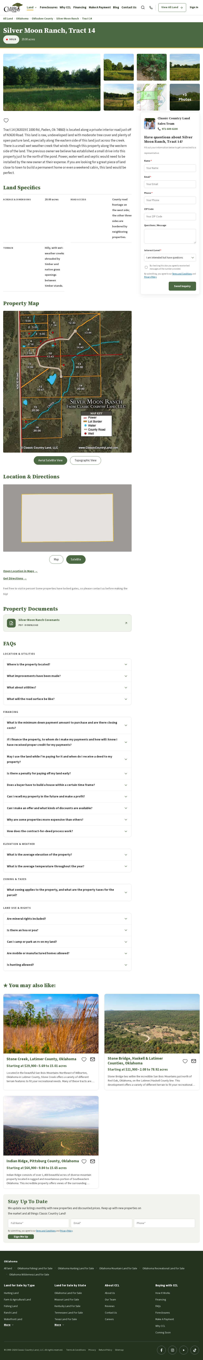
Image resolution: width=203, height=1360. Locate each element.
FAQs (158, 1306)
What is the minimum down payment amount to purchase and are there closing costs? (62, 725)
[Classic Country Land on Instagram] (172, 1350)
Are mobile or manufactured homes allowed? (38, 953)
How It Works (162, 1293)
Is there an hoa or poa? (22, 930)
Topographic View (86, 460)
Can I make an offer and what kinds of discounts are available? (49, 808)
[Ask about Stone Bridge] (193, 1061)
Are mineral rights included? (26, 919)
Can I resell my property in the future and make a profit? (46, 796)
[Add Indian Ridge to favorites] (84, 1161)
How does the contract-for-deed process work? (40, 831)
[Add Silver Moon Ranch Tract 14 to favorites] (6, 120)
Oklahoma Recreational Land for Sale (164, 1268)
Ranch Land (10, 1313)
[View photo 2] (119, 67)
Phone (148, 193)
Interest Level (152, 250)
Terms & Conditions (76, 1350)
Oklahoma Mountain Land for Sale (118, 1268)
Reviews (109, 1306)
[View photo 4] (185, 67)
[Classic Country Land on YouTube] (183, 1350)
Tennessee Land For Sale (69, 1313)
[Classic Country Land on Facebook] (161, 1350)
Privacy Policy (150, 277)
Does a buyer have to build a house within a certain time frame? (51, 785)
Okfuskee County (42, 18)
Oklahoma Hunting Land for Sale (76, 1268)
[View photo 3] (152, 67)
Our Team (110, 1299)
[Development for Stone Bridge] (152, 1042)
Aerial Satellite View (50, 460)
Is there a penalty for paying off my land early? (39, 773)
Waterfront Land (13, 1319)
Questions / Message (155, 225)
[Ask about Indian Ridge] (92, 1161)
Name (148, 160)
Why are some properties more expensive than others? (45, 819)
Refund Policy (105, 1350)
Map (56, 559)
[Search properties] (142, 7)
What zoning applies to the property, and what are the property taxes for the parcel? (60, 892)
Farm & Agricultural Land (17, 1299)
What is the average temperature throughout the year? (45, 866)
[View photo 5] (119, 97)
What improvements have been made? (34, 676)
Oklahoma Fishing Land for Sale (35, 1268)
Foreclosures (48, 7)
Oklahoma (22, 18)
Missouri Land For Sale (67, 1299)
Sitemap (119, 1350)
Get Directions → (15, 578)
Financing (79, 7)
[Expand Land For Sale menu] (35, 7)
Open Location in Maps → (20, 571)
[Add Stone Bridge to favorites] (185, 1061)
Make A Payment (100, 7)
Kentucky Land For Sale (67, 1306)
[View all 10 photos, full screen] (52, 82)
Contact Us (129, 7)
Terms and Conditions (182, 273)
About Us (110, 1293)
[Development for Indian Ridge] (51, 1142)
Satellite (76, 559)
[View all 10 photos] (185, 97)
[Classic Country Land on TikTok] (194, 1350)
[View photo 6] (152, 97)
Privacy (92, 1350)
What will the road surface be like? (31, 699)
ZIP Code (149, 209)
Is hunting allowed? (20, 965)
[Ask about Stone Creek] (92, 1059)
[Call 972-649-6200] (151, 7)
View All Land (169, 7)
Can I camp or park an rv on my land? (32, 942)
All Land (8, 18)
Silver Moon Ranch (67, 18)
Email (147, 176)
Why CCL (65, 7)
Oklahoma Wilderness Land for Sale (29, 1274)
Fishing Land (11, 1306)
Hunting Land (11, 1293)
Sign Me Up (21, 1237)
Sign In (194, 7)
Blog (116, 7)
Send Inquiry (182, 286)
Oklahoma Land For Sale (68, 1293)
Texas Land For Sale (66, 1319)
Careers (109, 1319)
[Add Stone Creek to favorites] (84, 1059)
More (7, 1325)
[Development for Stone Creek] (51, 1042)
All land (8, 1268)
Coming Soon (163, 1332)
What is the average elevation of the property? (39, 854)
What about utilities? (21, 687)
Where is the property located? (28, 664)
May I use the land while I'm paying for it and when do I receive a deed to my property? (59, 759)
